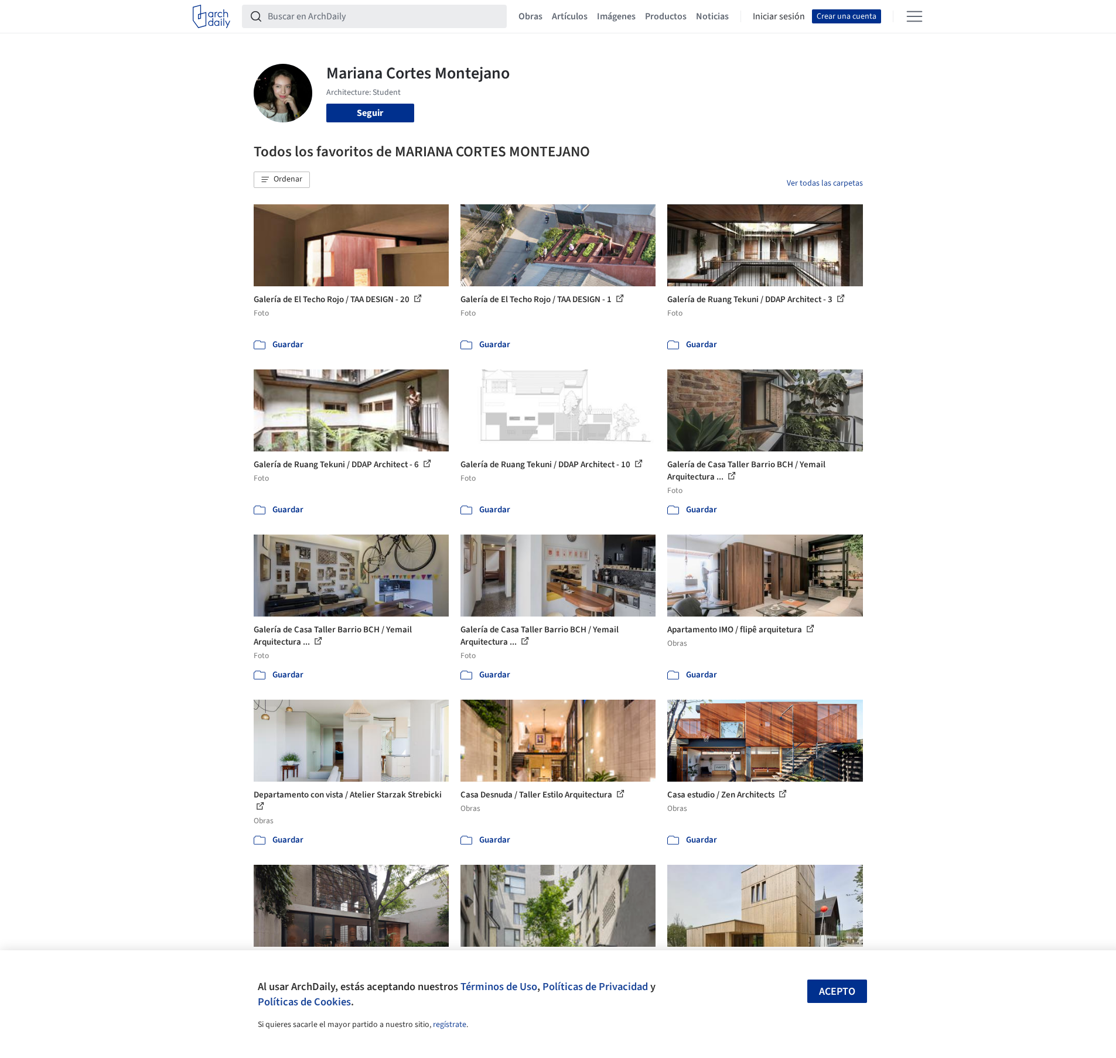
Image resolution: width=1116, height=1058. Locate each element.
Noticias (712, 16)
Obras (530, 16)
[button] (282, 180)
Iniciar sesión (779, 16)
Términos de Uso (498, 986)
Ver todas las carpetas (825, 183)
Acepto (837, 991)
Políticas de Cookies (304, 1001)
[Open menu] (914, 16)
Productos (666, 16)
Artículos (570, 16)
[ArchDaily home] (211, 16)
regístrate (449, 1024)
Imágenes (616, 16)
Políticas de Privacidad (595, 986)
